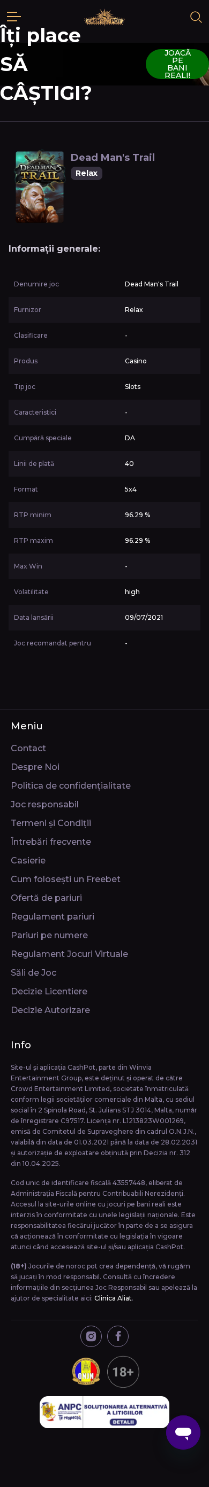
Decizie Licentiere (49, 991)
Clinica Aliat (113, 1298)
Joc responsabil (45, 804)
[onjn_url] (104, 1372)
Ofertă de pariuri (46, 898)
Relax (87, 173)
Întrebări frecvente (51, 842)
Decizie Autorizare (50, 1010)
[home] (104, 17)
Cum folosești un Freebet (66, 879)
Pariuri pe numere (49, 935)
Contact (28, 748)
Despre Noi (35, 767)
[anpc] (104, 1412)
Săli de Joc (33, 973)
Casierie (28, 860)
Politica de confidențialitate (71, 786)
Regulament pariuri (52, 917)
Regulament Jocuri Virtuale (69, 954)
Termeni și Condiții (51, 823)
